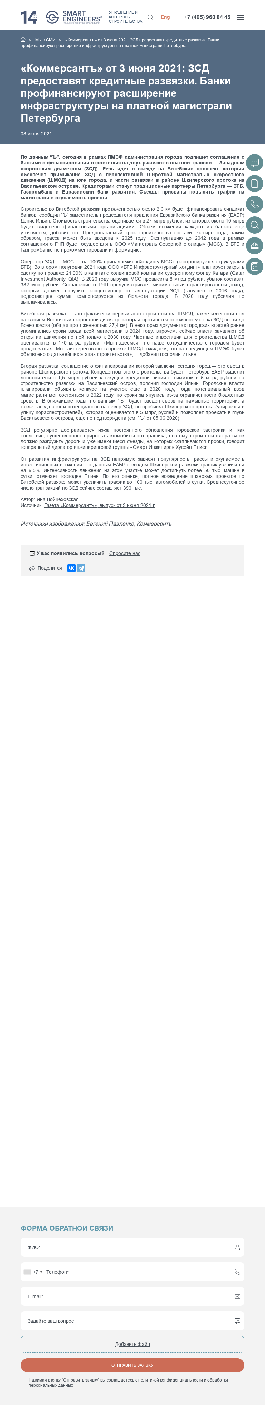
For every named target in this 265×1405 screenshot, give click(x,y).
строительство (206, 436)
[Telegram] (81, 568)
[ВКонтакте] (71, 568)
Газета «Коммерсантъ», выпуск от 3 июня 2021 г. (99, 505)
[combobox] (33, 1272)
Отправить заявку (132, 1365)
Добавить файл (132, 1344)
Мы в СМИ (46, 40)
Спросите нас (124, 553)
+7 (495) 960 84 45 (207, 17)
